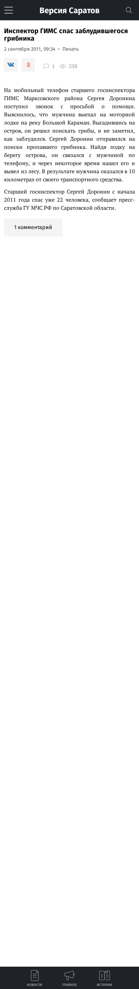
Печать (70, 49)
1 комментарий (33, 227)
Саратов (69, 10)
